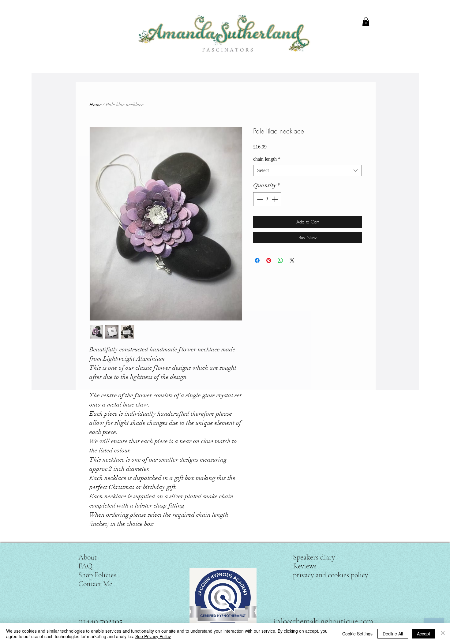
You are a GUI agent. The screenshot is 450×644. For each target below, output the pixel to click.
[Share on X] (292, 260)
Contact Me (95, 583)
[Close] (442, 633)
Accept (423, 634)
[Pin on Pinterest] (268, 260)
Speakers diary (314, 557)
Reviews (305, 566)
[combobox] (307, 170)
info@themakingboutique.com (323, 621)
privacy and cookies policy (330, 575)
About (87, 557)
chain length (266, 159)
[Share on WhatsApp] (280, 260)
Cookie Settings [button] (357, 634)
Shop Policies (97, 575)
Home (95, 105)
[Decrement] (259, 199)
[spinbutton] (267, 199)
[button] (365, 21)
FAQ (85, 566)
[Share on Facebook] (257, 260)
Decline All (393, 634)
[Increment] (275, 199)
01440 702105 (100, 621)
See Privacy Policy (153, 636)
